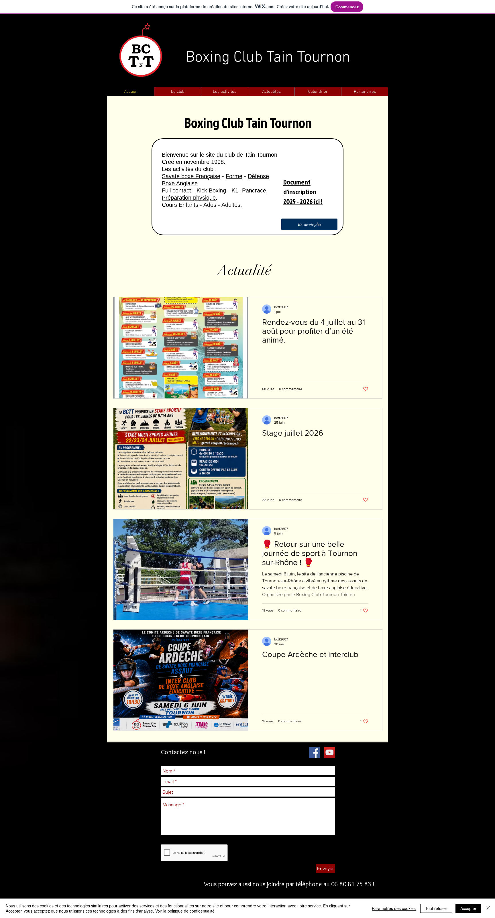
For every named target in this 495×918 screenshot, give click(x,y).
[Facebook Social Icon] (314, 752)
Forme (234, 176)
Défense (258, 176)
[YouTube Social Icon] (329, 752)
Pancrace (254, 190)
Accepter (468, 908)
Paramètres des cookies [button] (394, 908)
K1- (235, 190)
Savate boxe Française (191, 176)
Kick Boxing (211, 190)
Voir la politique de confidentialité (185, 911)
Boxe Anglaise (180, 183)
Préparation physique (189, 197)
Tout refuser (436, 908)
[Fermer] (488, 908)
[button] (177, 91)
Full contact (176, 190)
